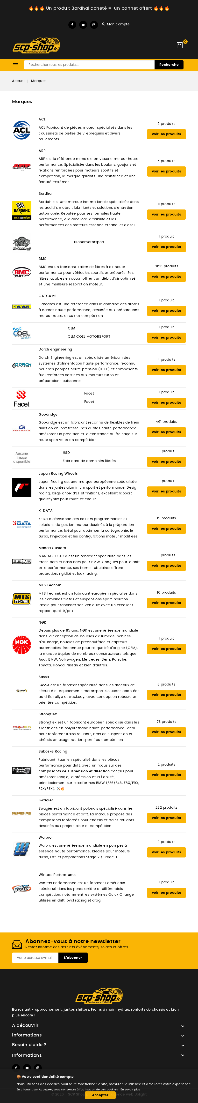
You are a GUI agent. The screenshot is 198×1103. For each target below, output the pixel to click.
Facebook (72, 25)
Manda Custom (52, 548)
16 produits (166, 592)
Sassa (44, 677)
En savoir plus (130, 1089)
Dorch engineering (55, 349)
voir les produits (166, 134)
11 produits (167, 204)
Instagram (94, 25)
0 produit (166, 451)
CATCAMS (48, 296)
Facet (89, 393)
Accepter (100, 1095)
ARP (42, 151)
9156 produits (166, 266)
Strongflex (48, 714)
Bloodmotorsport (89, 242)
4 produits (166, 359)
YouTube (83, 25)
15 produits (166, 518)
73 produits (167, 721)
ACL (42, 119)
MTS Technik (50, 585)
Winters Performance (58, 875)
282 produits (166, 807)
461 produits (166, 422)
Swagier (46, 800)
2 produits (166, 764)
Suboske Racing (53, 751)
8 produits (166, 684)
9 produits (166, 842)
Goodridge (48, 414)
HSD (66, 453)
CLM (71, 328)
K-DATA (46, 511)
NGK (42, 622)
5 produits (166, 124)
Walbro (45, 837)
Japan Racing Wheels (58, 473)
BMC (43, 259)
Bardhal (46, 193)
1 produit (166, 236)
